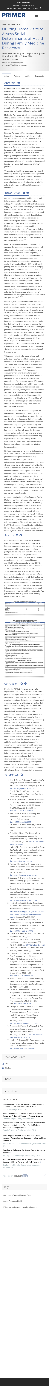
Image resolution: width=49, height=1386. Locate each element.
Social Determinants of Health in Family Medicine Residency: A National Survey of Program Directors (23, 1115)
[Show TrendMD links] (45, 1175)
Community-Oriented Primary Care (16, 1195)
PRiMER (16, 5)
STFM (35, 8)
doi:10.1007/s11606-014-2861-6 (22, 931)
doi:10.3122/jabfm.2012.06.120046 (23, 875)
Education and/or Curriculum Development (20, 1207)
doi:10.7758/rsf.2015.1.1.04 (34, 945)
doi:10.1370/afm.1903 (22, 1003)
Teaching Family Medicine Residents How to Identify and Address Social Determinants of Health (23, 1105)
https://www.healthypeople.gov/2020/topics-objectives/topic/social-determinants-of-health (27, 914)
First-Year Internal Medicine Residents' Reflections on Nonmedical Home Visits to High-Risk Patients (24, 1161)
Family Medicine (29, 5)
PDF (6, 1063)
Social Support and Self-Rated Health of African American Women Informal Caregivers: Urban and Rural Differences (24, 1138)
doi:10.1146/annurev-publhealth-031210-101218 (26, 1035)
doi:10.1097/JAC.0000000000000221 (24, 1023)
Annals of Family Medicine (19, 8)
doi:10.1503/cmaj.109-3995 (20, 822)
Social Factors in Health (12, 1201)
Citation (8, 1068)
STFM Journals (23, 2)
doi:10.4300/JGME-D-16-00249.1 (23, 810)
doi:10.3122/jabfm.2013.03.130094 (23, 900)
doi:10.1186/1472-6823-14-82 (21, 975)
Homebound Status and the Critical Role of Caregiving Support (24, 1151)
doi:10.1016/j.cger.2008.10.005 (22, 788)
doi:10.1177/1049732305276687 (22, 1048)
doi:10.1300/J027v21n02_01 (21, 861)
